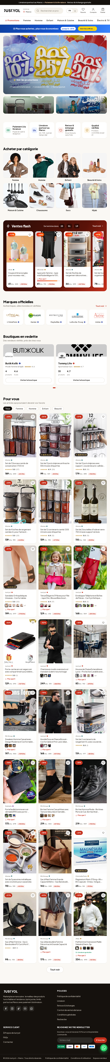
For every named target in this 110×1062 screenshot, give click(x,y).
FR (70, 11)
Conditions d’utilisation (81, 1058)
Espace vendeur (100, 1058)
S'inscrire (100, 1040)
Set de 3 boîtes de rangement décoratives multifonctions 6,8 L (76, 275)
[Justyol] (12, 10)
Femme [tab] (19, 408)
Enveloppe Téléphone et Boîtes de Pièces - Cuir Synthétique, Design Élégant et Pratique (89, 597)
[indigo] (84, 948)
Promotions (13, 20)
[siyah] (88, 948)
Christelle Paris (81, 876)
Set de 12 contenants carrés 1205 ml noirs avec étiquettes (54, 530)
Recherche (62, 1019)
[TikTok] (18, 1008)
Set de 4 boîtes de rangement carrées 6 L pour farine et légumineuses (18, 531)
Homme (39, 20)
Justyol (8, 592)
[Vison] (6, 605)
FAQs (5, 1037)
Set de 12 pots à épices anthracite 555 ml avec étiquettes (54, 464)
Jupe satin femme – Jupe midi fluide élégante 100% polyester (48, 275)
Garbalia (8, 806)
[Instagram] (12, 1008)
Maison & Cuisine (65, 20)
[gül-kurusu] (84, 675)
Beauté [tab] (58, 408)
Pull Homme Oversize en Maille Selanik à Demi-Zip (88, 943)
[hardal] (80, 948)
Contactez (8, 1042)
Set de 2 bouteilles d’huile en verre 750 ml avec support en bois (90, 530)
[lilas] (80, 605)
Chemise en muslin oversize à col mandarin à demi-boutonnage (54, 670)
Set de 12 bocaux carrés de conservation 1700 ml (16, 464)
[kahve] (88, 675)
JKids (10, 270)
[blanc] (14, 605)
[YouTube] (25, 1008)
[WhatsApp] (31, 1008)
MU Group (9, 736)
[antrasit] (77, 675)
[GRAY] (49, 815)
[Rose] (41, 605)
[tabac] (21, 605)
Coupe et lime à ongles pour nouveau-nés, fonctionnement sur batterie (18, 276)
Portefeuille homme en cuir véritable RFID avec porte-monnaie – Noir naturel (16, 811)
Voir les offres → (87, 29)
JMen (77, 939)
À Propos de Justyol (11, 1033)
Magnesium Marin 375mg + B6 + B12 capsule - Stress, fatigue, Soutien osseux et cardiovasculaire (89, 883)
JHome (68, 270)
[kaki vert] (10, 815)
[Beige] (10, 745)
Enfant (50, 20)
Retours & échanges (66, 1005)
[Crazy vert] (6, 815)
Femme (27, 20)
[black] (41, 948)
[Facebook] (5, 1008)
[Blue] (14, 745)
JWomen (40, 270)
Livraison (61, 1001)
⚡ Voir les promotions (25, 79)
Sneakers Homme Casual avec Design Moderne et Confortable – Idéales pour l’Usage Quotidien (19, 741)
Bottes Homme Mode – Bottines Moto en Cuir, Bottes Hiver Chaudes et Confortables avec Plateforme (89, 813)
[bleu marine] (10, 605)
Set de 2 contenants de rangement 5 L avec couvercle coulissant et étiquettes (88, 741)
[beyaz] (80, 675)
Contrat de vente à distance (69, 1010)
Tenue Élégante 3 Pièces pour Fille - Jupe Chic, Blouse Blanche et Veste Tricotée (54, 597)
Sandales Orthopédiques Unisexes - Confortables (16, 596)
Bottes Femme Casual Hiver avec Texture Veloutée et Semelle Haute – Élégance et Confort (54, 811)
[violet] (45, 605)
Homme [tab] (32, 408)
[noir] (17, 605)
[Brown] (45, 815)
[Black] (6, 745)
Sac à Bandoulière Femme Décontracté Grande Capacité (53, 943)
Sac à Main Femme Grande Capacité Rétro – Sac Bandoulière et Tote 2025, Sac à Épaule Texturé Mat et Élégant (54, 883)
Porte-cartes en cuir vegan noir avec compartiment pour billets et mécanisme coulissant (18, 671)
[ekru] (77, 948)
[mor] (92, 675)
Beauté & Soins (85, 20)
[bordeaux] (41, 745)
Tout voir (96, 226)
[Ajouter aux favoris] (30, 235)
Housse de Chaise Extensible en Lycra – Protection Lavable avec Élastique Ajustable (89, 671)
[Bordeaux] (92, 605)
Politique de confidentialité (68, 996)
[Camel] (53, 815)
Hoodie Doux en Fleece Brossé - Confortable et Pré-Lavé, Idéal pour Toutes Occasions (53, 741)
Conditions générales (66, 1014)
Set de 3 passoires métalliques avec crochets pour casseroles (18, 880)
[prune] (77, 605)
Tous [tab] (7, 408)
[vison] (84, 605)
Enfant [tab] (45, 408)
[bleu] (49, 675)
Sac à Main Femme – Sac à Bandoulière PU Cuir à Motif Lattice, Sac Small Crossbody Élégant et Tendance (18, 945)
